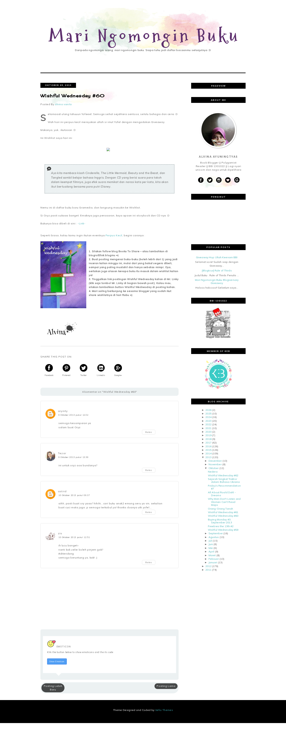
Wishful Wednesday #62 (223, 475)
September (216, 533)
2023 (208, 420)
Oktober (214, 468)
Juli (210, 540)
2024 (208, 417)
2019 (208, 435)
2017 (208, 442)
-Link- (81, 223)
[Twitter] (209, 180)
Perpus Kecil (114, 235)
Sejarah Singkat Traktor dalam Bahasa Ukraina (224, 480)
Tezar (62, 453)
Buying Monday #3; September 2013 (220, 521)
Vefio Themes (164, 710)
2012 (208, 566)
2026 (208, 410)
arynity (63, 411)
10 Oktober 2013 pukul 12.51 (74, 537)
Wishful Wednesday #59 (223, 529)
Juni (211, 544)
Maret (212, 555)
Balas (148, 432)
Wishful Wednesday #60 (223, 515)
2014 (208, 453)
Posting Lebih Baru (53, 687)
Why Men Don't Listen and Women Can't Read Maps (224, 501)
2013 (208, 457)
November (215, 464)
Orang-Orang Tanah (220, 508)
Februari (214, 558)
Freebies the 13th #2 (220, 526)
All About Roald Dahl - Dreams (222, 494)
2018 (208, 439)
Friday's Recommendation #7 (224, 487)
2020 (208, 431)
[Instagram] (218, 180)
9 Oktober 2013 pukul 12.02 (73, 415)
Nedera (213, 471)
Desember (215, 460)
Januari (213, 562)
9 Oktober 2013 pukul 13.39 (73, 457)
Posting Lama (166, 686)
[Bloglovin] (227, 180)
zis (60, 533)
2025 (208, 413)
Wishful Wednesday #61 (223, 512)
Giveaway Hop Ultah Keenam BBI (216, 257)
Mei (211, 548)
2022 (208, 424)
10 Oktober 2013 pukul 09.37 (74, 495)
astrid (62, 491)
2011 (208, 569)
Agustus (214, 537)
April (211, 551)
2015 (208, 449)
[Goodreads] (236, 180)
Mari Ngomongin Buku (144, 36)
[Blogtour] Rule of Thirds (217, 270)
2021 (208, 428)
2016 (208, 446)
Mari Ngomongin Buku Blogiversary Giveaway (216, 281)
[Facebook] (200, 180)
